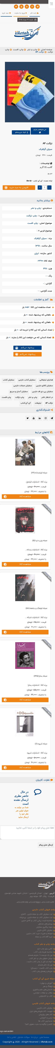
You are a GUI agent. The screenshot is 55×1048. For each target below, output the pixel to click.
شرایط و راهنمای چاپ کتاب (42, 971)
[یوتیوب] (21, 6)
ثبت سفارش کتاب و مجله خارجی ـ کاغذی (36, 914)
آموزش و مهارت (46, 983)
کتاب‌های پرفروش (45, 1014)
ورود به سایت (20, 13)
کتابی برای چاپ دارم (45, 948)
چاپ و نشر (32, 49)
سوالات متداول (23, 1037)
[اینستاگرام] (32, 6)
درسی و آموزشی (46, 1018)
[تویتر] (16, 6)
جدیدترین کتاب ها (45, 1021)
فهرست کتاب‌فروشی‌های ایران (40, 1011)
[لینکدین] (27, 6)
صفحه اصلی (46, 49)
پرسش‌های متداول (45, 924)
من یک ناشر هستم (45, 965)
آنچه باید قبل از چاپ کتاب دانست (39, 961)
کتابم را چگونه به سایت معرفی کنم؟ (38, 1024)
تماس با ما (11, 1037)
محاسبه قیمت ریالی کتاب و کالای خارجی (36, 920)
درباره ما (34, 1037)
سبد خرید (5, 13)
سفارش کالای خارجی (44, 930)
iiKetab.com (46, 1042)
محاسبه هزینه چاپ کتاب (43, 952)
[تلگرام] (37, 6)
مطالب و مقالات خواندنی (43, 993)
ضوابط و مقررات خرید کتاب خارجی (39, 933)
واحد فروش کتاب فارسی (43, 1003)
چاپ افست (18, 49)
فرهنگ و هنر (47, 986)
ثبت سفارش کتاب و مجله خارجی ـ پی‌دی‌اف (35, 917)
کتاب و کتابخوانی (45, 996)
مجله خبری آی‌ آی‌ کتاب (44, 978)
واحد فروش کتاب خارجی (43, 909)
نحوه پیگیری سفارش (44, 927)
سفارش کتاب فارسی (44, 1008)
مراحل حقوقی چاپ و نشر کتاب (40, 958)
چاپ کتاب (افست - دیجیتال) (41, 968)
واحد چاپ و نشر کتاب (44, 944)
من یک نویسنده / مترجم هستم (40, 955)
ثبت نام (33, 13)
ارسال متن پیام (46, 844)
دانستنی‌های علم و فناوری (43, 989)
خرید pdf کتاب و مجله (43, 937)
